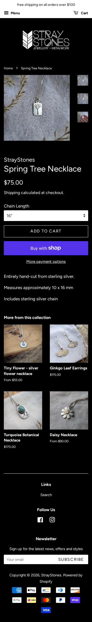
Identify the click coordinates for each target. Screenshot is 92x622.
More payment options (46, 261)
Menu (15, 13)
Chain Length (16, 206)
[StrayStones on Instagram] (52, 521)
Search (46, 495)
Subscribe (71, 559)
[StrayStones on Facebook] (40, 521)
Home (8, 68)
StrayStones (51, 575)
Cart (84, 13)
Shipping (12, 192)
